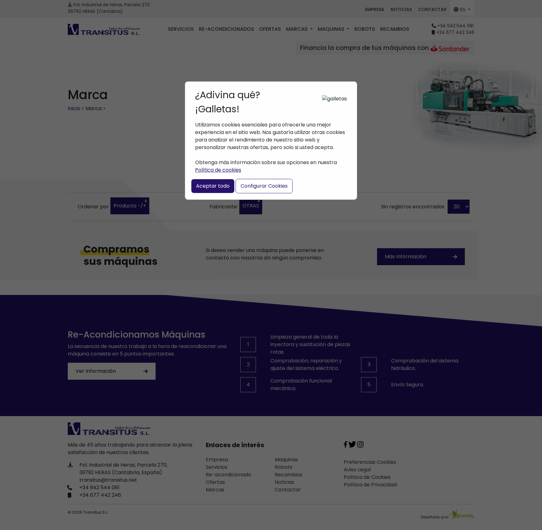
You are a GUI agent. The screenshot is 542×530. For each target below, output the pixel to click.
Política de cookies (218, 170)
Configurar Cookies (264, 186)
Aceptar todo (213, 186)
